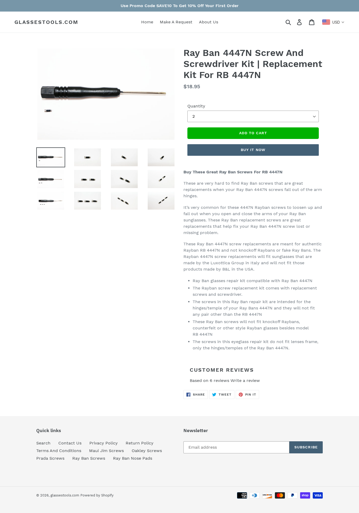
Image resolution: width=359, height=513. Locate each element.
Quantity (196, 105)
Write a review (245, 380)
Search (43, 443)
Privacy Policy (103, 443)
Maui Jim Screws (106, 450)
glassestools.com (46, 22)
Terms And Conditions (58, 450)
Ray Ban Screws (88, 458)
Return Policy (139, 443)
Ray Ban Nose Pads (132, 458)
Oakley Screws (147, 450)
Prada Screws (50, 458)
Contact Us (69, 443)
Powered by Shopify (97, 495)
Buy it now (253, 150)
